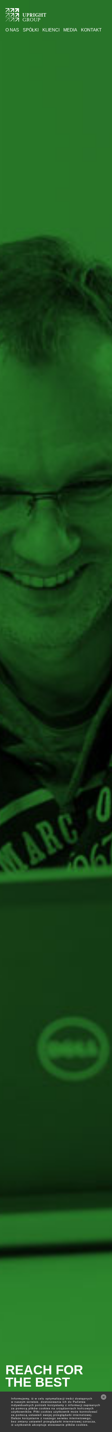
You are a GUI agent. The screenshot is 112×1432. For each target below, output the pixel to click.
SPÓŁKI (31, 30)
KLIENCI (51, 30)
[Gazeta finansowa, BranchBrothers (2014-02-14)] (25, 18)
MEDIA (70, 30)
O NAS (12, 30)
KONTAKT (91, 30)
